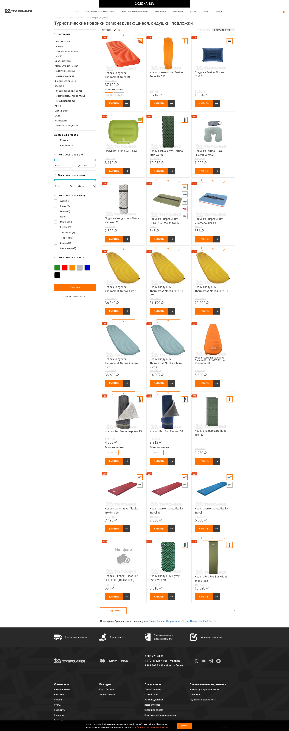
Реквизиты (59, 710)
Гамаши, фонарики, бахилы (68, 91)
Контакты (59, 715)
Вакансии (59, 694)
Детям (193, 11)
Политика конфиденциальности (160, 715)
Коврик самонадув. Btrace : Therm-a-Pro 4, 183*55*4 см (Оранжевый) (210, 360)
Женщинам (177, 11)
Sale (77, 11)
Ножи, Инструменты (65, 101)
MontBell (203, 621)
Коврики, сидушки (64, 76)
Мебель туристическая (66, 66)
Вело (57, 116)
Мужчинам (160, 11)
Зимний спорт (61, 111)
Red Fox (213, 621)
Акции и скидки (107, 694)
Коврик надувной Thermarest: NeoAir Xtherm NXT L (121, 363)
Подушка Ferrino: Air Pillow (121, 150)
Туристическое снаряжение (135, 11)
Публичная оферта (153, 710)
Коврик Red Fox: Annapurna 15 (123, 431)
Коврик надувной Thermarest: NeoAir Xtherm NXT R (166, 363)
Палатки (59, 46)
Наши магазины (62, 689)
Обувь (206, 11)
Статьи (57, 705)
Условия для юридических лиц (205, 689)
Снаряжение (173, 621)
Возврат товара (152, 705)
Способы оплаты (152, 694)
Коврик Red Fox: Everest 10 (166, 431)
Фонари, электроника (65, 81)
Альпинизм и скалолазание (100, 11)
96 (119, 30)
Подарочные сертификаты (203, 699)
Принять (184, 725)
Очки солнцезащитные (66, 125)
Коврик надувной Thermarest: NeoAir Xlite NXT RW (167, 291)
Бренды (219, 11)
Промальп (195, 694)
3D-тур (60, 720)
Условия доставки (153, 699)
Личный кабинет (152, 689)
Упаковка (59, 86)
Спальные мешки (63, 61)
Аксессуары (61, 121)
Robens (161, 621)
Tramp (152, 621)
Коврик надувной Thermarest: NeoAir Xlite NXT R (212, 291)
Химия (58, 106)
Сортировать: (204, 30)
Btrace (185, 621)
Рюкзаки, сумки (62, 41)
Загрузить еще (114, 611)
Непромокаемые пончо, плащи (70, 96)
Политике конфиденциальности (152, 727)
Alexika (193, 621)
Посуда (58, 56)
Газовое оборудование (66, 51)
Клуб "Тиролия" (107, 689)
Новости (58, 699)
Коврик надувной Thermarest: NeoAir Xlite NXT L (122, 291)
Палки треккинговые (65, 71)
